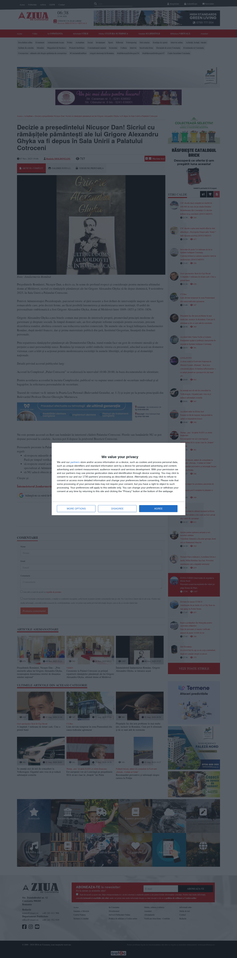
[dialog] (118, 479)
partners (75, 462)
